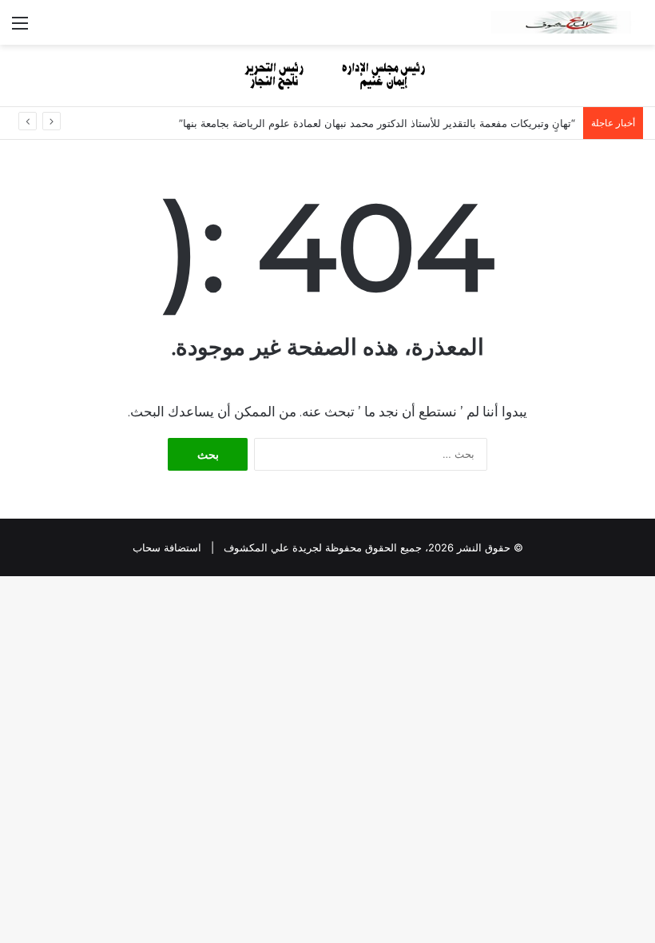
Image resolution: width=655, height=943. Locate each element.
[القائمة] (20, 28)
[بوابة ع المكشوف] (567, 22)
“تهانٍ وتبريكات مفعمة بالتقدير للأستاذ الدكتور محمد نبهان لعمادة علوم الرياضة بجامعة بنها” (375, 123)
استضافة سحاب (167, 547)
